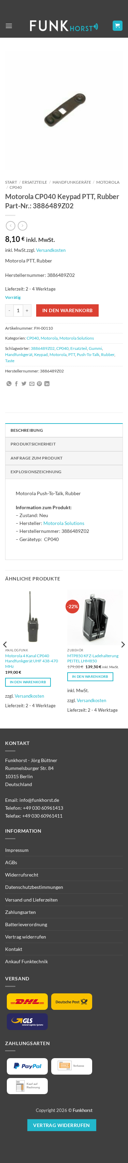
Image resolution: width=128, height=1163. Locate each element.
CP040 (16, 187)
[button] (9, 26)
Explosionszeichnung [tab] (36, 471)
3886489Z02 (43, 348)
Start (11, 182)
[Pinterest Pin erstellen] (39, 384)
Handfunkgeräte (72, 182)
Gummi (95, 348)
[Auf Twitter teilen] (24, 384)
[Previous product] (22, 226)
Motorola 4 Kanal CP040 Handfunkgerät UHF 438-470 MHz (31, 661)
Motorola (107, 182)
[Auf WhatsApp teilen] (9, 384)
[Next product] (10, 226)
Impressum (17, 850)
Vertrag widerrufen (25, 937)
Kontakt (13, 949)
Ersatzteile (34, 182)
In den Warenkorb (67, 310)
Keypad (41, 354)
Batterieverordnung (26, 924)
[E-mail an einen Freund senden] (31, 384)
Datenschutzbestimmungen (34, 887)
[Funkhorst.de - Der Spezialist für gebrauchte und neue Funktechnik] (64, 26)
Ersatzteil (78, 348)
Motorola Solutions (76, 338)
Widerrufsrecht (21, 875)
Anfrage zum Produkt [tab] (36, 458)
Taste (9, 360)
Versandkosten (51, 250)
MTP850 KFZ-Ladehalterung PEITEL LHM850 (92, 658)
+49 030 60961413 (43, 808)
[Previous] (5, 658)
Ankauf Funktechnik (26, 961)
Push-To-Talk (88, 354)
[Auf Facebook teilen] (16, 384)
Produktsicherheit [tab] (33, 444)
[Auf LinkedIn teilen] (46, 384)
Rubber (107, 354)
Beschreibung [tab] (27, 430)
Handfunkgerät (18, 354)
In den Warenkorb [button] (28, 682)
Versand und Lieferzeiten (31, 900)
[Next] (122, 658)
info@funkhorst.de (39, 800)
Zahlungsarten (20, 912)
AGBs (11, 862)
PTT (71, 354)
